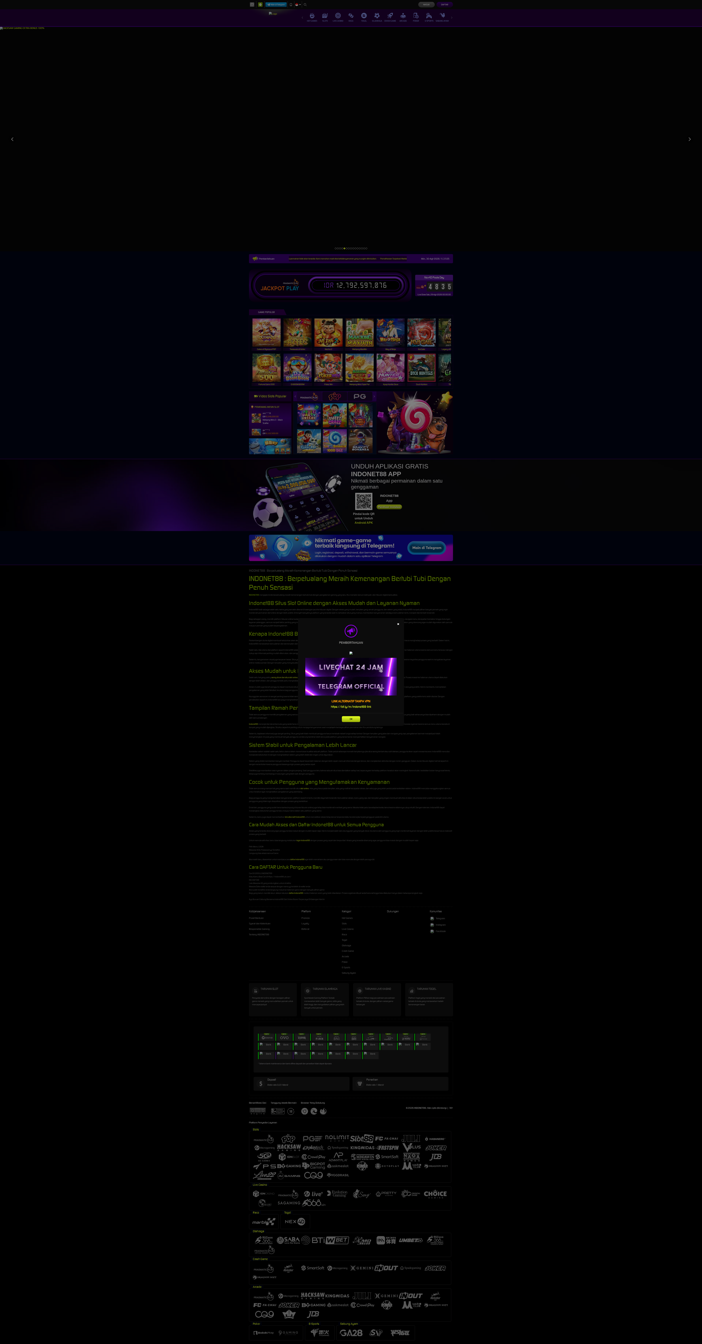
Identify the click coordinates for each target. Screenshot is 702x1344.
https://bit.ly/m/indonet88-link (351, 707)
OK (351, 719)
